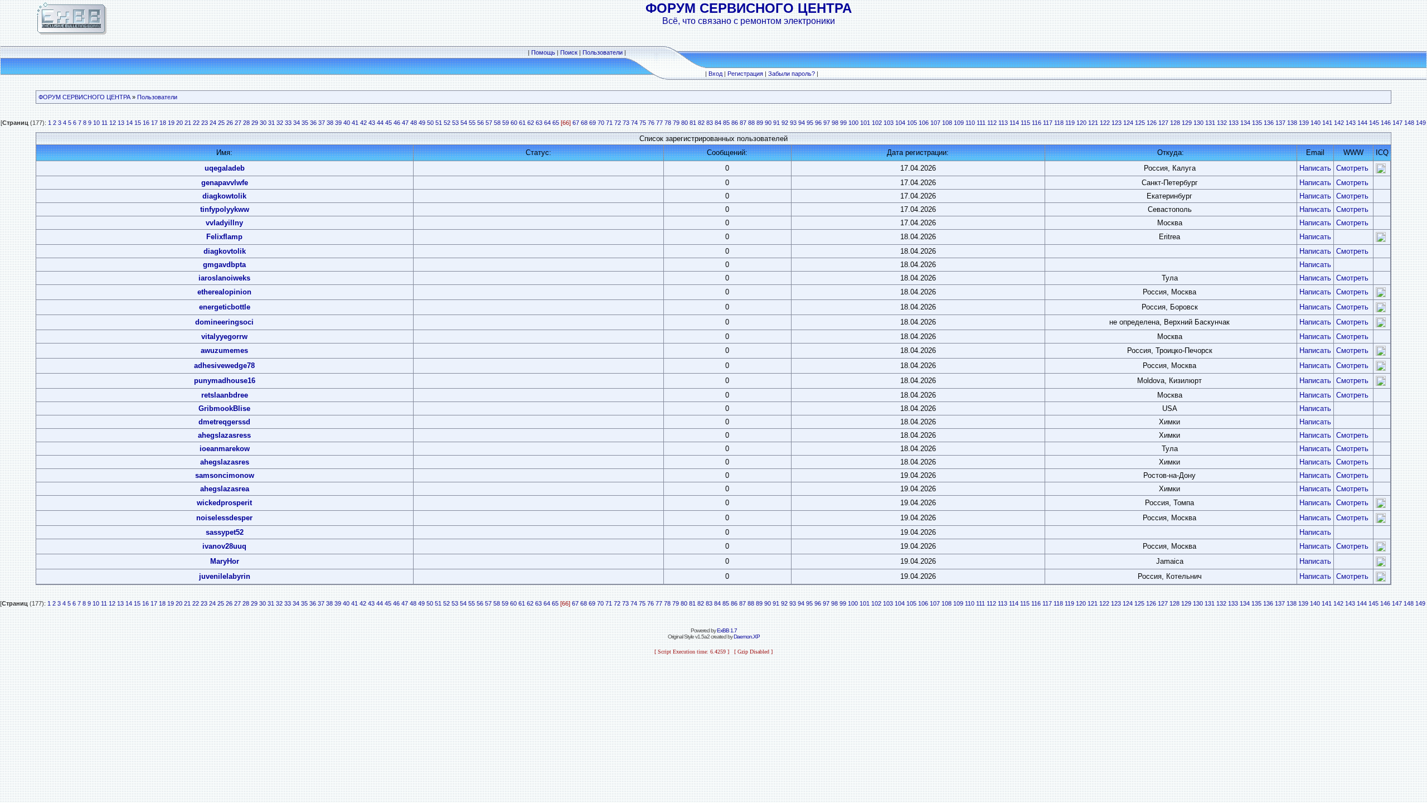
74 (634, 122)
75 (642, 122)
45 (388, 122)
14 (129, 122)
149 (1421, 122)
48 (413, 122)
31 (271, 122)
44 (380, 122)
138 (1292, 122)
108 (947, 122)
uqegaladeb (225, 168)
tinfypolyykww (224, 209)
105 (912, 122)
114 (1014, 122)
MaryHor (224, 561)
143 (1351, 122)
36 (313, 122)
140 (1315, 122)
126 (1152, 122)
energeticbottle (224, 307)
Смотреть (1352, 168)
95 (810, 122)
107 (935, 122)
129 (1187, 122)
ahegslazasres (224, 462)
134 (1245, 122)
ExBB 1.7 (727, 630)
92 (785, 122)
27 (238, 122)
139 (1304, 122)
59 (505, 122)
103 (889, 122)
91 (776, 122)
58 (497, 122)
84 (718, 122)
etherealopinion (224, 292)
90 (768, 122)
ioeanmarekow (225, 448)
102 (877, 122)
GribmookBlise (224, 408)
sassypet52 (225, 532)
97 (826, 122)
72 (617, 122)
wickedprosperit (224, 503)
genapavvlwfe (224, 182)
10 (96, 122)
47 (405, 122)
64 (547, 122)
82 (701, 122)
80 (684, 122)
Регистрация (745, 73)
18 (162, 122)
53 (455, 122)
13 (121, 122)
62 (530, 122)
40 (346, 122)
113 (1003, 122)
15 (137, 122)
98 (835, 122)
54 (463, 122)
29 (254, 122)
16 (146, 122)
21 (188, 122)
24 (213, 122)
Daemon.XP (747, 636)
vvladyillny (224, 223)
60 (514, 122)
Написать (1315, 168)
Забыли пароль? (791, 73)
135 (1257, 122)
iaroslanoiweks (224, 278)
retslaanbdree (224, 395)
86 (734, 122)
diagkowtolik (224, 196)
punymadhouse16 (224, 380)
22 (196, 122)
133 (1234, 122)
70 (601, 122)
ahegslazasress (224, 435)
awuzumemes (224, 350)
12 (112, 122)
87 (743, 122)
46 (397, 122)
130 (1198, 122)
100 (853, 122)
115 (1025, 122)
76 (651, 122)
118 (1059, 122)
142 (1339, 122)
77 (659, 122)
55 (472, 122)
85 (726, 122)
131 (1210, 122)
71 (609, 122)
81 (693, 122)
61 (522, 122)
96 (818, 122)
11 (104, 122)
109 (959, 122)
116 (1036, 122)
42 (363, 122)
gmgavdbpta (224, 264)
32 (279, 122)
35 (305, 122)
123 (1116, 122)
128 (1175, 122)
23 (204, 122)
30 (263, 122)
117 (1047, 122)
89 (759, 122)
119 (1070, 122)
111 (981, 122)
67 (575, 122)
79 (676, 122)
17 (154, 122)
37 (321, 122)
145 (1374, 122)
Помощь (543, 52)
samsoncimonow (224, 475)
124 (1128, 122)
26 (229, 122)
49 (422, 122)
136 (1269, 122)
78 (667, 122)
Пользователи (603, 52)
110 (970, 122)
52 (447, 122)
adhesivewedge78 (224, 365)
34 (296, 122)
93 (793, 122)
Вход (715, 73)
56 (480, 122)
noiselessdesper (224, 518)
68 (584, 122)
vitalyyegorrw (224, 336)
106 (924, 122)
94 (801, 122)
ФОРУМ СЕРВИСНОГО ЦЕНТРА (84, 97)
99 (843, 122)
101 (865, 122)
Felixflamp (224, 237)
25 (221, 122)
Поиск (568, 52)
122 (1105, 122)
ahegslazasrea (224, 489)
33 (288, 122)
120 (1081, 122)
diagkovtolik (224, 251)
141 (1327, 122)
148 (1409, 122)
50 (430, 122)
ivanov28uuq (224, 546)
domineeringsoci (224, 322)
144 (1362, 122)
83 (709, 122)
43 (371, 122)
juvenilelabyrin (224, 576)
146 (1386, 122)
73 (626, 122)
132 (1222, 122)
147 (1397, 122)
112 (992, 122)
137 (1280, 122)
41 (355, 122)
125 (1140, 122)
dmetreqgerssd (224, 422)
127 (1163, 122)
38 (330, 122)
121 (1093, 122)
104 (900, 122)
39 (338, 122)
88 (751, 122)
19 (171, 122)
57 (489, 122)
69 (592, 122)
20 (179, 122)
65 (555, 122)
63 (539, 122)
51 (438, 122)
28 (246, 122)
